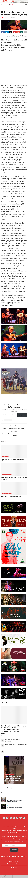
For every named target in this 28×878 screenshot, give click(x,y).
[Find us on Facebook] (4, 818)
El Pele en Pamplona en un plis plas (13, 751)
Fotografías (5, 456)
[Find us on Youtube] (17, 818)
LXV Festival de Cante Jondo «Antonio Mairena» (14, 801)
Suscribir (14, 849)
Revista (6, 9)
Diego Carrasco (8, 420)
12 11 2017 (13, 17)
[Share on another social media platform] (25, 32)
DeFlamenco (5, 17)
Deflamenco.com (8, 872)
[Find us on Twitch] (20, 818)
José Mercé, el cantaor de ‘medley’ (13, 739)
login (6, 501)
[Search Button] (26, 5)
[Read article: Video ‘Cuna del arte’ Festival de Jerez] (14, 488)
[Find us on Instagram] (14, 818)
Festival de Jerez (6, 474)
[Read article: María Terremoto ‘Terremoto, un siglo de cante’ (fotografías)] (14, 469)
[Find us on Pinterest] (11, 818)
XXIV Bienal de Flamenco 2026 (14, 807)
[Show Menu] (1, 5)
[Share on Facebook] (3, 32)
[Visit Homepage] (14, 4)
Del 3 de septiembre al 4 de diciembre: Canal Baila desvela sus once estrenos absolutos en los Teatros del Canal (10, 729)
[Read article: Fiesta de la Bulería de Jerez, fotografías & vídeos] (14, 451)
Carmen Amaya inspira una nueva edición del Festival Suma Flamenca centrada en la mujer (15, 745)
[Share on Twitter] (10, 32)
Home (2, 9)
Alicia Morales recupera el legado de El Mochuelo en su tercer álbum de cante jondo (13, 779)
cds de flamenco (9, 774)
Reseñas (10, 9)
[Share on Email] (18, 32)
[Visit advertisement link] (14, 1)
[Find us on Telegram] (24, 818)
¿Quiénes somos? (14, 861)
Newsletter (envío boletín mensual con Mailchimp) (14, 856)
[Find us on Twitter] (7, 818)
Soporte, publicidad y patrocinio (14, 863)
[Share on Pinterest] (14, 32)
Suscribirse (22, 415)
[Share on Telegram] (6, 32)
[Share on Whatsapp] (21, 32)
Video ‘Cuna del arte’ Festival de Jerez (11, 496)
